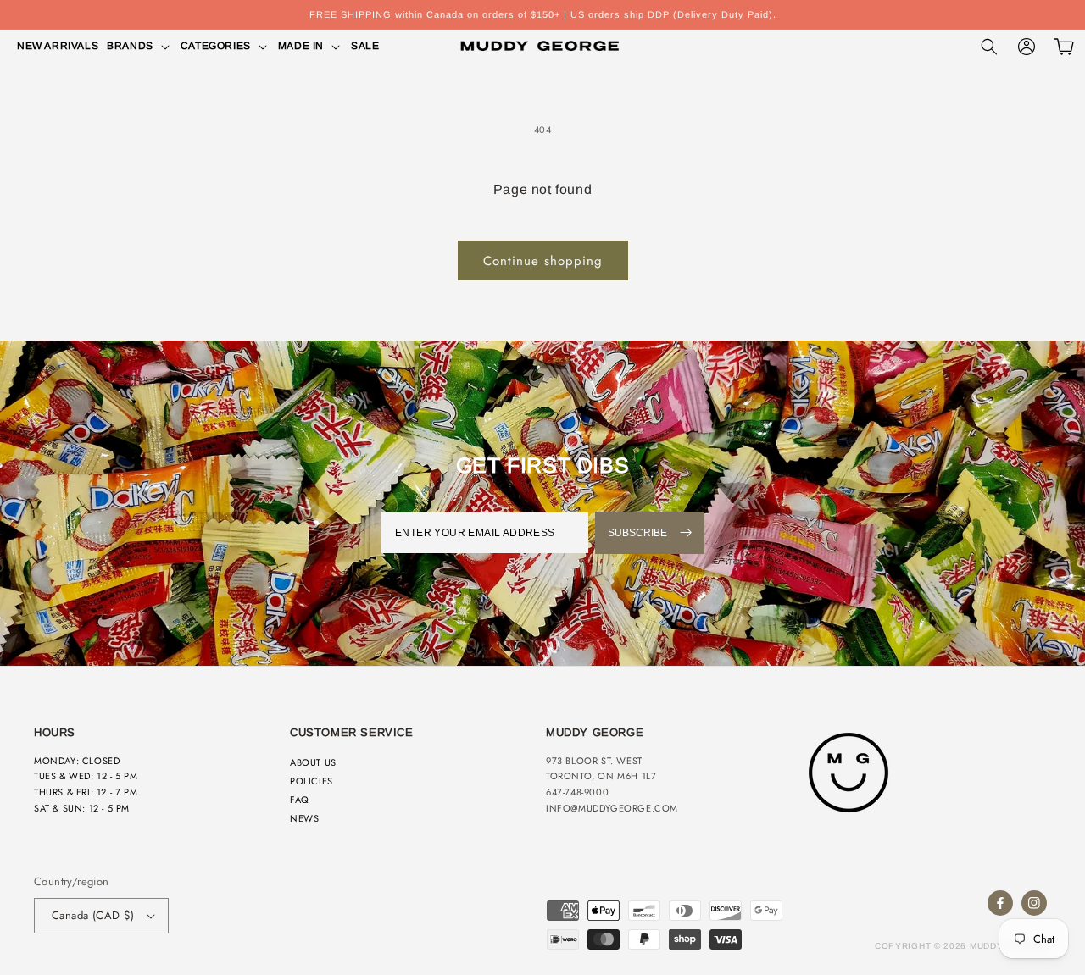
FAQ (299, 799)
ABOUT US (313, 762)
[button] (139, 47)
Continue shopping (543, 261)
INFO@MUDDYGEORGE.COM (612, 808)
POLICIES (311, 781)
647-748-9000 (577, 792)
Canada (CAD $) (93, 915)
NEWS (304, 818)
